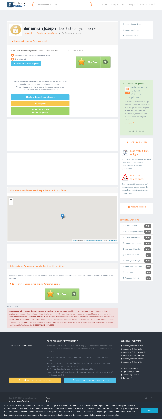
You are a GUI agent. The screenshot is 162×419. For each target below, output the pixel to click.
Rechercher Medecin (133, 24)
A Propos (115, 4)
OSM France (113, 240)
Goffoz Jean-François (133, 260)
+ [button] (11, 199)
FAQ (124, 4)
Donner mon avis (131, 36)
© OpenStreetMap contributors (93, 240)
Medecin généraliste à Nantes (133, 359)
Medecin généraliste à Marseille (134, 352)
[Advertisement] (80, 16)
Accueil (104, 4)
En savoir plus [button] (112, 415)
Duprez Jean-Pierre (132, 255)
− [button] (11, 203)
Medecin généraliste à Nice (132, 362)
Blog (131, 4)
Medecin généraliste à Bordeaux (134, 355)
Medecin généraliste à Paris (133, 346)
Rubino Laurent (131, 226)
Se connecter (147, 4)
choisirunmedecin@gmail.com (20, 401)
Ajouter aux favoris (132, 30)
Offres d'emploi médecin (23, 345)
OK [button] (149, 411)
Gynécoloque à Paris (130, 368)
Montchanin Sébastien (133, 266)
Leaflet (75, 240)
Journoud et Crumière (133, 249)
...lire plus (129, 123)
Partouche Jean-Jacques (134, 231)
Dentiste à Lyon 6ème (47, 33)
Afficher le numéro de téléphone (27, 64)
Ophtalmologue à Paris (131, 371)
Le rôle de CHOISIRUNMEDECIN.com (36, 380)
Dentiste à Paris (128, 378)
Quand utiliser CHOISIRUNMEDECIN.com (92, 380)
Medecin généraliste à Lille (132, 349)
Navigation (42, 103)
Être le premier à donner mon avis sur (36, 284)
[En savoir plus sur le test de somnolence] (125, 177)
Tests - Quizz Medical (138, 142)
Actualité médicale (138, 207)
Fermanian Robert (132, 278)
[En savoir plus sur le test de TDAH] (125, 152)
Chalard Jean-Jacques (133, 237)
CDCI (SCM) (129, 272)
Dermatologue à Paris (131, 375)
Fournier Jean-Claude (133, 243)
